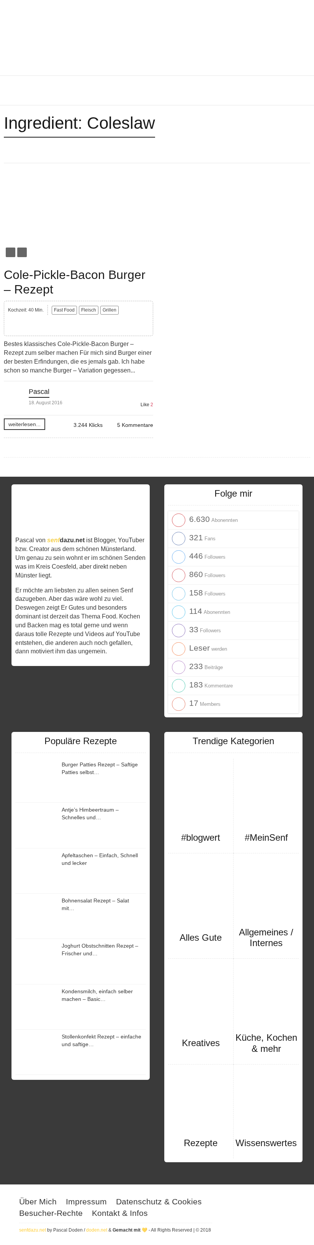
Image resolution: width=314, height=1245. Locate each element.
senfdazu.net (32, 1230)
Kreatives (201, 1043)
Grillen (109, 310)
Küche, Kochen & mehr (266, 1043)
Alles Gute (201, 937)
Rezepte (201, 1143)
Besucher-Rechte (51, 1213)
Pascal (39, 391)
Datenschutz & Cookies (159, 1201)
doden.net (96, 1230)
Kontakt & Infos (120, 1213)
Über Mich (38, 1201)
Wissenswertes (266, 1143)
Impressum (86, 1201)
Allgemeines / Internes (266, 937)
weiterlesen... (24, 424)
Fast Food (64, 310)
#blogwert (200, 837)
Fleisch (88, 310)
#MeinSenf (266, 837)
